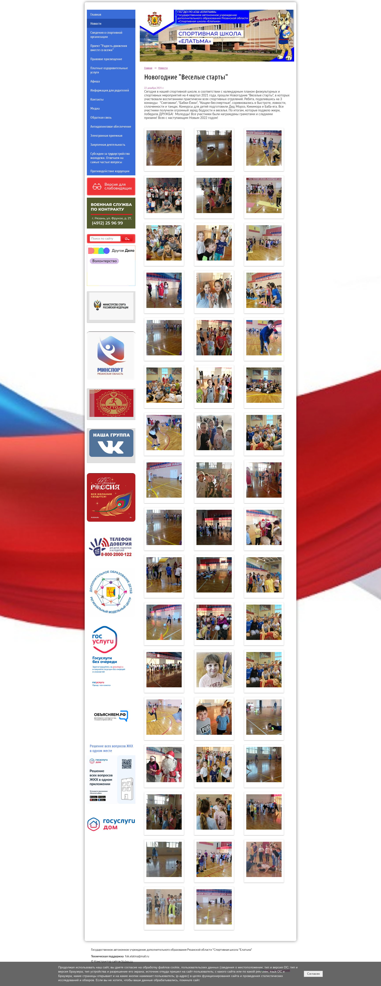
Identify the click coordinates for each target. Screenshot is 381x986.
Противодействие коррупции (109, 171)
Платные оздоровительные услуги (109, 70)
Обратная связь (101, 117)
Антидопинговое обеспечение (110, 126)
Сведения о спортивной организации (106, 34)
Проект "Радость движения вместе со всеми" (108, 47)
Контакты (97, 99)
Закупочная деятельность (107, 144)
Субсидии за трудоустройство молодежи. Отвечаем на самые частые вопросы (110, 157)
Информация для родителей (109, 90)
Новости (95, 23)
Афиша (95, 81)
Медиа (95, 108)
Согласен (313, 973)
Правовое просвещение (106, 59)
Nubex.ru (127, 961)
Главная (95, 14)
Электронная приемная (106, 135)
